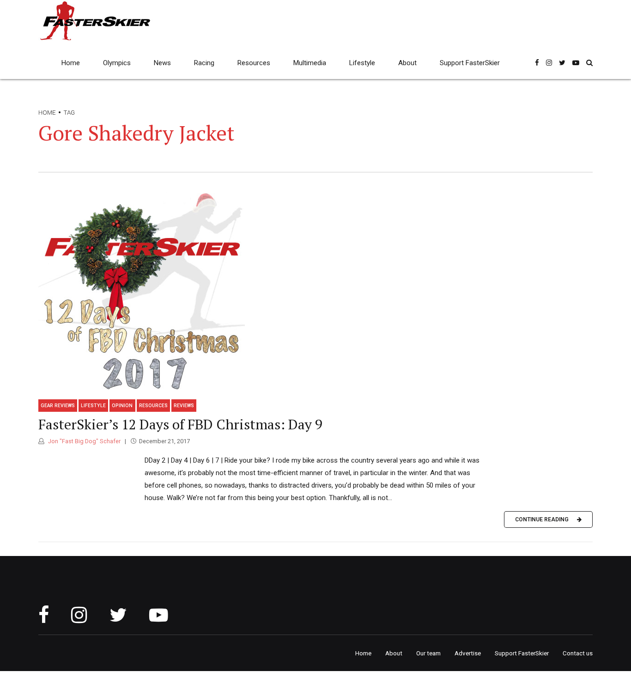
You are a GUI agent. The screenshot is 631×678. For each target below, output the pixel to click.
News (162, 63)
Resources (253, 63)
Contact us (578, 653)
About (407, 63)
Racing (204, 63)
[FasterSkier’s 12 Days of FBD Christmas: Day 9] (315, 289)
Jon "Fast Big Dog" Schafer (84, 441)
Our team (428, 653)
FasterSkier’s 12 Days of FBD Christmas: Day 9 (180, 424)
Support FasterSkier (470, 63)
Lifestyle (362, 63)
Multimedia (309, 63)
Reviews (184, 405)
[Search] (589, 62)
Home (70, 63)
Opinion (122, 405)
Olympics (117, 63)
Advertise (468, 653)
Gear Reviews (58, 405)
